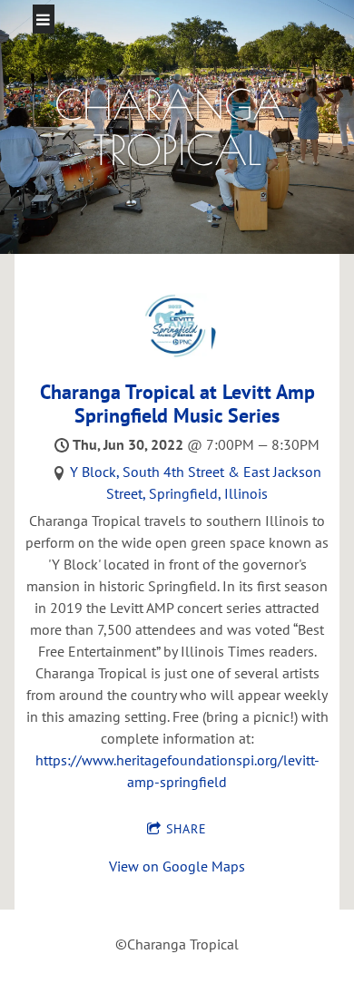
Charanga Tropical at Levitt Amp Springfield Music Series (177, 403)
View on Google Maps (177, 866)
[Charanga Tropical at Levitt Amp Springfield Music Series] (177, 355)
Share (186, 829)
